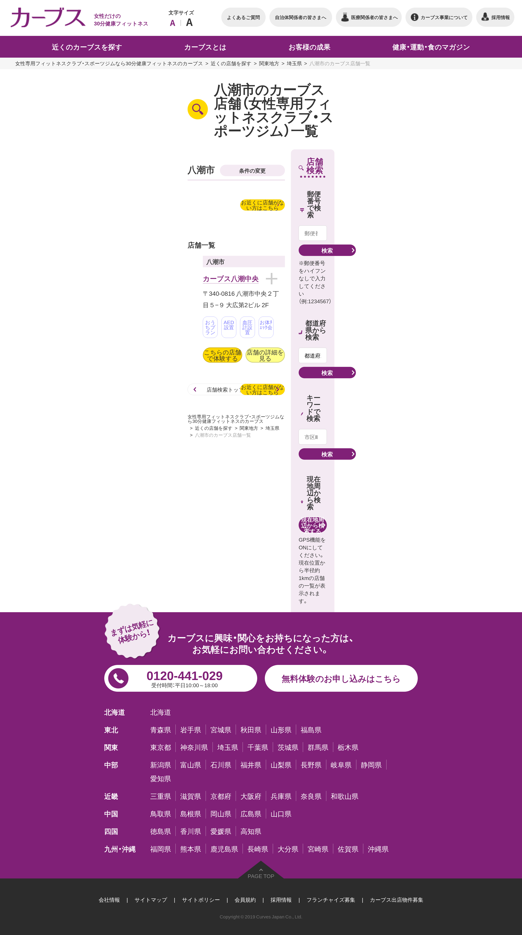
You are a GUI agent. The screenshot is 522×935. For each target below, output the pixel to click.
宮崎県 (318, 849)
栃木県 (348, 747)
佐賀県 (348, 849)
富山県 (190, 765)
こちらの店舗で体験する (222, 355)
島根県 (190, 814)
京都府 (220, 796)
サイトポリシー (201, 899)
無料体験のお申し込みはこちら (341, 678)
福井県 (250, 765)
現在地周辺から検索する (312, 525)
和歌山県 (344, 796)
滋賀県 (190, 796)
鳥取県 (160, 814)
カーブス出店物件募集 (396, 899)
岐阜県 (341, 765)
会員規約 (245, 899)
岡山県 (220, 814)
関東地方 (269, 63)
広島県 (250, 814)
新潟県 (160, 765)
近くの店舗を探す (231, 63)
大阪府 (250, 796)
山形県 (281, 729)
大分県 (288, 849)
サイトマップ (151, 899)
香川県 (190, 831)
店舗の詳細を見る (265, 355)
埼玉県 (294, 63)
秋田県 (250, 729)
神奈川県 (194, 747)
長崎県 (257, 849)
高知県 (250, 831)
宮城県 (220, 729)
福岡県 (160, 849)
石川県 (220, 765)
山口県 (281, 814)
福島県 (311, 729)
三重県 (160, 796)
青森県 (160, 729)
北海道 (160, 712)
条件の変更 (252, 170)
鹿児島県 (224, 849)
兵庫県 (281, 796)
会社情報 (109, 899)
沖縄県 (378, 849)
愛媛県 (220, 831)
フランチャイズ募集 (331, 899)
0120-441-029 (185, 677)
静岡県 (371, 765)
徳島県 (160, 831)
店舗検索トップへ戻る (233, 389)
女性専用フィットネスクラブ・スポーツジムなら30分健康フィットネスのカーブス (109, 63)
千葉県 (257, 747)
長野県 (311, 765)
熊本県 (190, 849)
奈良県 (311, 796)
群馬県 (318, 747)
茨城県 (288, 747)
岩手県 (190, 729)
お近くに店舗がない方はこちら (262, 205)
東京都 (160, 747)
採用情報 (281, 899)
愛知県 (160, 778)
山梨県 (281, 765)
